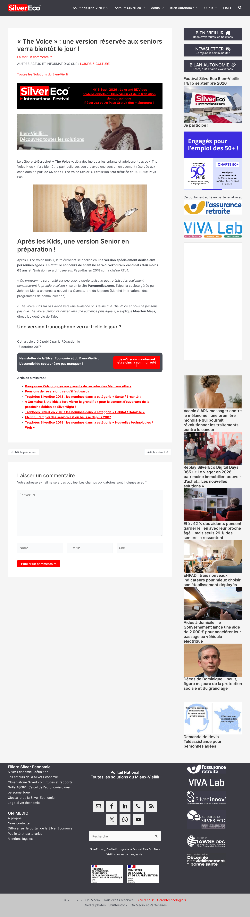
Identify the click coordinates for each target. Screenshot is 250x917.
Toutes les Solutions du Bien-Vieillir (43, 74)
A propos (14, 818)
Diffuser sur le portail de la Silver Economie (40, 828)
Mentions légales (20, 839)
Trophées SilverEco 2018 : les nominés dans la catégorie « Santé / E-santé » (83, 397)
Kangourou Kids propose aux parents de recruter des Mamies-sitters (78, 386)
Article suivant (158, 452)
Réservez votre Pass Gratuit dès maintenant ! (119, 103)
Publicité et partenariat (25, 834)
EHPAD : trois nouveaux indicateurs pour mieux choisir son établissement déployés (212, 580)
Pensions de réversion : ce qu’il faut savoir (57, 391)
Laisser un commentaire (34, 57)
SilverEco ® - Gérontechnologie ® (162, 900)
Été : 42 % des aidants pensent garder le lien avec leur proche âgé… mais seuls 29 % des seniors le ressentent (213, 530)
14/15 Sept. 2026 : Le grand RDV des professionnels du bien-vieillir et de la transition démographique (119, 94)
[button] (106, 8)
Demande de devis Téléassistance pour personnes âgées (202, 741)
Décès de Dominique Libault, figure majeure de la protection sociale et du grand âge (213, 684)
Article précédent (24, 452)
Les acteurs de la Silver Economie (33, 777)
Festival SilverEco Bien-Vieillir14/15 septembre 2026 (211, 81)
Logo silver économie (24, 803)
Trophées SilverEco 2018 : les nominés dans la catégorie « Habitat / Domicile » (85, 412)
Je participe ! (196, 125)
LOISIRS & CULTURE (95, 64)
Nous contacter (19, 823)
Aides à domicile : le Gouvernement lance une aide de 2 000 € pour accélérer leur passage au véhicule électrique (212, 632)
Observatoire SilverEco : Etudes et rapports (40, 782)
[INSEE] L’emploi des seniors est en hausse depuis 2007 (68, 417)
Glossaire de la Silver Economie (31, 798)
